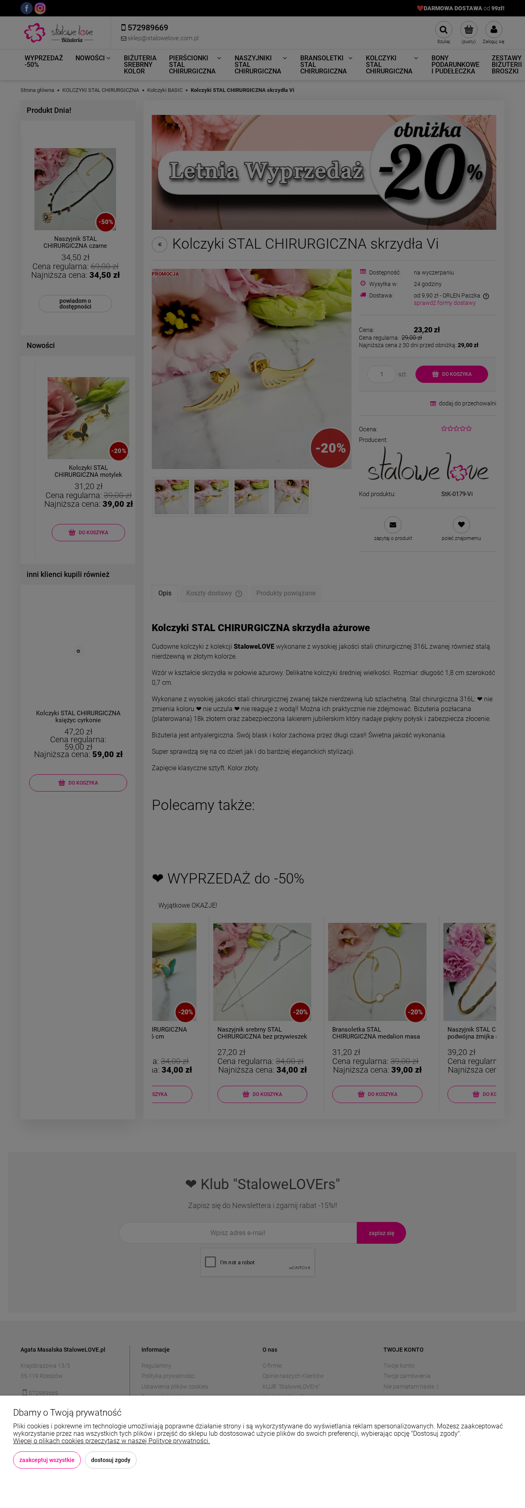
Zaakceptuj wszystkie (47, 1460)
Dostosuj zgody (110, 1460)
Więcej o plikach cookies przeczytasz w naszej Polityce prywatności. (111, 1441)
